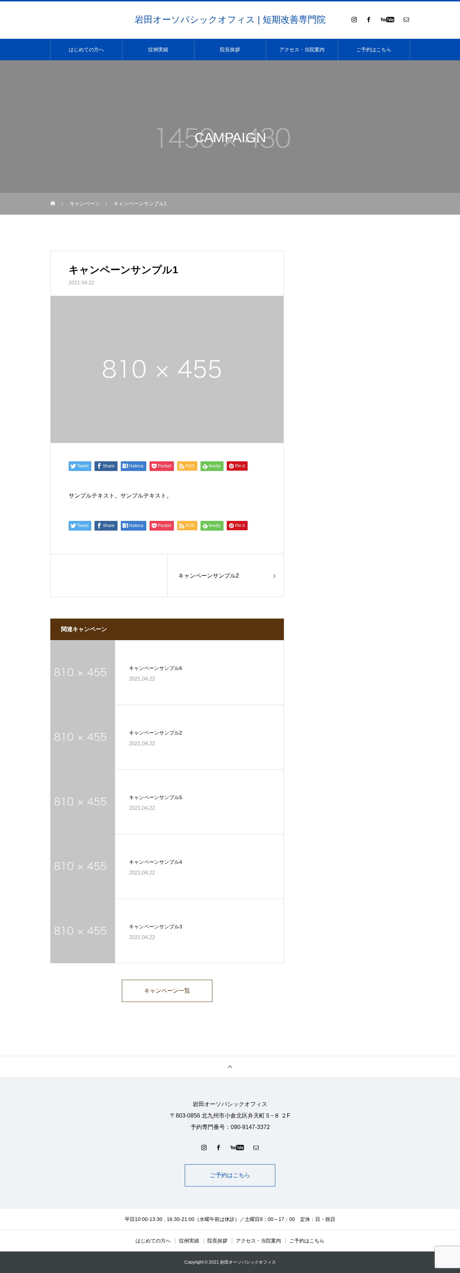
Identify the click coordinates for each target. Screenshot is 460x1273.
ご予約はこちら (373, 49)
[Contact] (406, 19)
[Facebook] (368, 19)
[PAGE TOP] (230, 1066)
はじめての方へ (86, 49)
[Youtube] (387, 19)
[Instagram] (354, 19)
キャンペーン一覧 (167, 991)
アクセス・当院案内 (302, 49)
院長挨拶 (230, 49)
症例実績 (158, 49)
